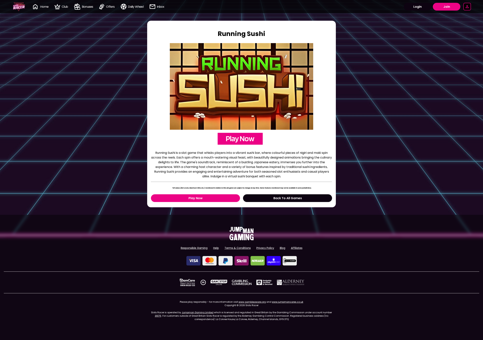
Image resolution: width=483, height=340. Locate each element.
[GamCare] (187, 282)
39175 (158, 315)
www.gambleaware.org (252, 301)
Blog (282, 248)
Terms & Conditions (238, 248)
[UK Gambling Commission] (241, 282)
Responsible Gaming (194, 248)
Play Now (195, 198)
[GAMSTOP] (219, 282)
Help (216, 248)
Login (417, 7)
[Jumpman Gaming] (241, 239)
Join (446, 7)
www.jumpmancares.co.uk (287, 301)
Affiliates (296, 248)
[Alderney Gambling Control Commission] (290, 282)
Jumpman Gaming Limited (197, 312)
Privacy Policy (265, 248)
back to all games (287, 198)
